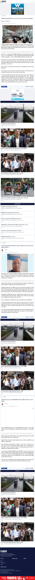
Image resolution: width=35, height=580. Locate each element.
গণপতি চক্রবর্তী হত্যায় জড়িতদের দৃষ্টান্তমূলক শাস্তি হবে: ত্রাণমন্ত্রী (12, 173)
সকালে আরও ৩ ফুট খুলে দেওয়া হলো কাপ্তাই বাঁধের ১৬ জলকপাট (11, 230)
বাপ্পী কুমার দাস (6, 553)
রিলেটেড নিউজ (17, 204)
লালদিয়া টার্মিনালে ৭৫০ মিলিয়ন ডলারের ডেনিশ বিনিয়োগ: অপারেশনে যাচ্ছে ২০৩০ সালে (14, 224)
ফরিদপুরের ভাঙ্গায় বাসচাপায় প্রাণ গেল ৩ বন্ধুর (8, 236)
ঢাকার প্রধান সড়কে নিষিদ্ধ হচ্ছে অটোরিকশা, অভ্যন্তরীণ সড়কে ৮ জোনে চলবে (14, 198)
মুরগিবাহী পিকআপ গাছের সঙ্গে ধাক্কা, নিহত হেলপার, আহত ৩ (10, 212)
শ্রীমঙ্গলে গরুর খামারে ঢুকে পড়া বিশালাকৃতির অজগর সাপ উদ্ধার (11, 218)
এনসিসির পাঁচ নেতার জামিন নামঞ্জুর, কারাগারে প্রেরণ (9, 206)
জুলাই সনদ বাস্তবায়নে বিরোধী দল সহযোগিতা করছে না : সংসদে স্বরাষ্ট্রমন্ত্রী (14, 148)
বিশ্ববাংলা (4, 15)
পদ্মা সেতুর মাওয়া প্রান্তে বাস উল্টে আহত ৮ (8, 123)
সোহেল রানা (6, 250)
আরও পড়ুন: (17, 102)
